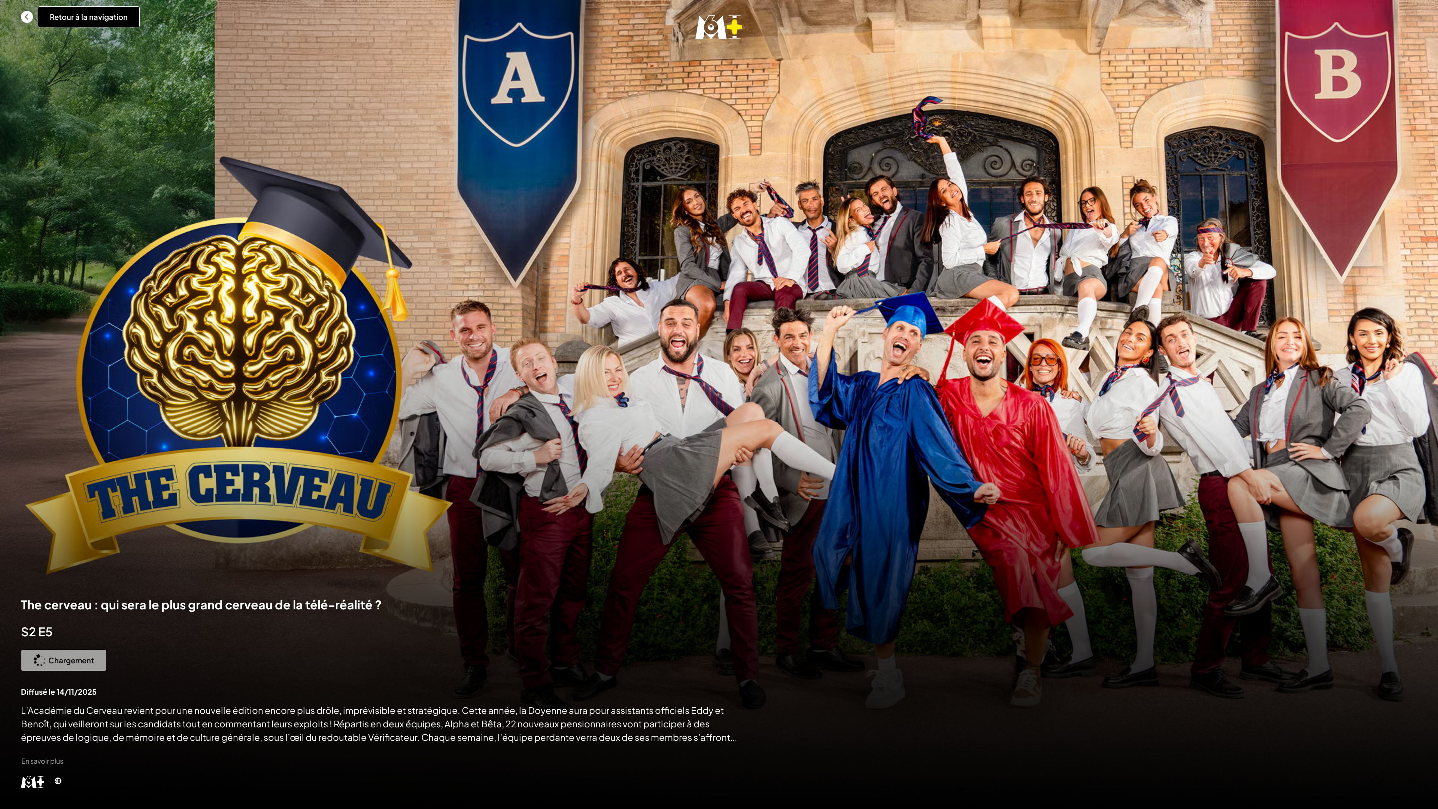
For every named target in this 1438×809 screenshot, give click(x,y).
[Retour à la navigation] (27, 17)
